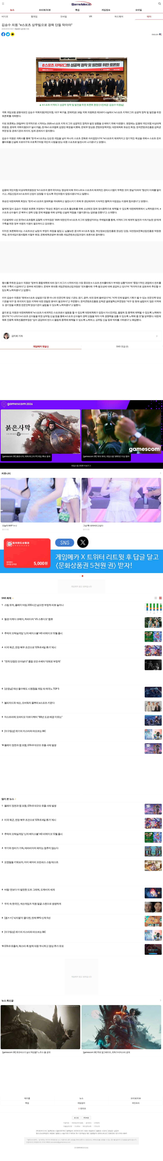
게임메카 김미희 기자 (22, 29)
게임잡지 (81, 1103)
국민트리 (136, 1103)
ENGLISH (155, 34)
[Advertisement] (81, 45)
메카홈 (27, 1098)
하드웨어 (119, 16)
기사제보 (77, 1126)
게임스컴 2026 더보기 (80, 465)
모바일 (138, 10)
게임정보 (106, 10)
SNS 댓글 (122, 346)
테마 (149, 16)
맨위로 (83, 1108)
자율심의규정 (67, 1126)
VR (90, 16)
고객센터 (97, 1123)
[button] (80, 576)
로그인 (76, 1118)
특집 (77, 10)
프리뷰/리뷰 (45, 10)
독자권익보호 (87, 1126)
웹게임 (34, 16)
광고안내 (88, 1123)
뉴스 (12, 10)
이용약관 (66, 1123)
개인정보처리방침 (77, 1123)
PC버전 (86, 1118)
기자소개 (97, 1126)
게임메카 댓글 (40, 346)
